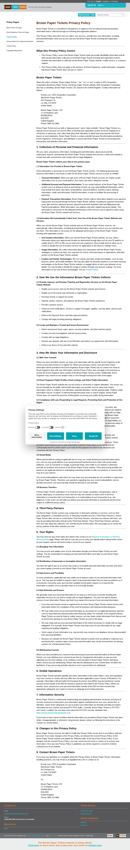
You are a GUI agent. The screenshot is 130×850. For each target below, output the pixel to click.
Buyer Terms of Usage (14, 28)
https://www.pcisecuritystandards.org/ (53, 713)
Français (115, 1)
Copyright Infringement (14, 51)
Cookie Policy (11, 46)
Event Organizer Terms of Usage (18, 32)
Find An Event (84, 15)
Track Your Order (87, 811)
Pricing (83, 822)
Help (92, 15)
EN (117, 836)
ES (121, 836)
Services (84, 825)
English (98, 1)
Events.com (94, 845)
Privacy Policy (12, 37)
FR (124, 836)
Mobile (110, 836)
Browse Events (86, 814)
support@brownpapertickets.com (16, 814)
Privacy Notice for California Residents (20, 41)
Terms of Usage (31, 835)
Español (105, 1)
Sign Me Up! (91, 5)
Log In (100, 5)
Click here (33, 845)
